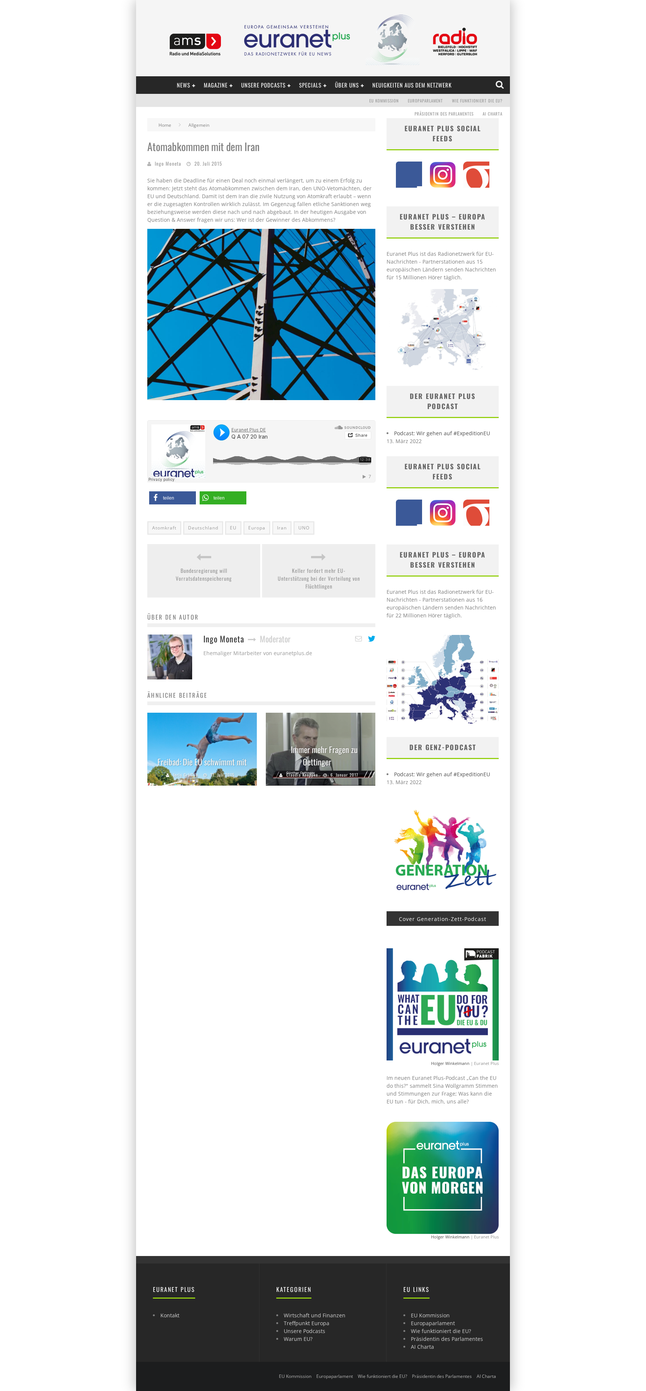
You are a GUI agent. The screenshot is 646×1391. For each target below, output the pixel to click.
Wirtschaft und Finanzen (314, 1315)
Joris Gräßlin (185, 775)
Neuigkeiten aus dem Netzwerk (412, 85)
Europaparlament (425, 101)
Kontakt (169, 1315)
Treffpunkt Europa (306, 1323)
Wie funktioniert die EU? (477, 101)
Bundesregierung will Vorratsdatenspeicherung (204, 574)
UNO (304, 528)
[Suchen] (500, 84)
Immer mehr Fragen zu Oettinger (324, 755)
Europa (256, 528)
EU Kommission (384, 101)
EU (233, 528)
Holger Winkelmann (450, 1063)
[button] (172, 497)
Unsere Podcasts (263, 85)
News (183, 85)
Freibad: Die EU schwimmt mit (202, 762)
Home (165, 125)
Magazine (216, 85)
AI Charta (492, 114)
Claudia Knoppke (302, 775)
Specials (310, 85)
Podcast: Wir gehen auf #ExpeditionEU (442, 433)
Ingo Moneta (168, 163)
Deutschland (203, 528)
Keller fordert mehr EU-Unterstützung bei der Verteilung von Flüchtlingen (319, 578)
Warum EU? (298, 1338)
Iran (282, 528)
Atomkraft (164, 528)
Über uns (347, 85)
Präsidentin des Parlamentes (444, 114)
